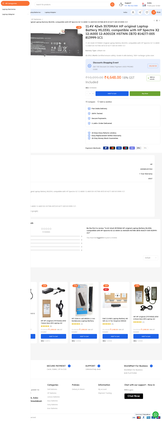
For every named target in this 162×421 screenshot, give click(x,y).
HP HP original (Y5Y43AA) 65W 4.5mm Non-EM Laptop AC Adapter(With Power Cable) (145, 319)
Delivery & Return (78, 389)
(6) (51, 326)
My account (102, 389)
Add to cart (112, 93)
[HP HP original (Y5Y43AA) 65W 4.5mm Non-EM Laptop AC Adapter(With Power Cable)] (146, 299)
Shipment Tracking (105, 393)
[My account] (133, 12)
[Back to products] (157, 20)
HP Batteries (36, 19)
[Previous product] (154, 20)
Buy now (145, 93)
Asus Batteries (52, 401)
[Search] (112, 4)
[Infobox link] (151, 4)
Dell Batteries (52, 389)
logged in (100, 237)
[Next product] (159, 20)
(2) (82, 324)
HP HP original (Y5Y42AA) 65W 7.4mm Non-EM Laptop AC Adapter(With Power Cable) (53, 323)
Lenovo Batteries (53, 397)
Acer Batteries (52, 408)
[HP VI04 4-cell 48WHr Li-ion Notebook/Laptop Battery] (84, 300)
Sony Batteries (52, 404)
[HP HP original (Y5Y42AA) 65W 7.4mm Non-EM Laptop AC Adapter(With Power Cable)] (53, 301)
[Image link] (133, 396)
